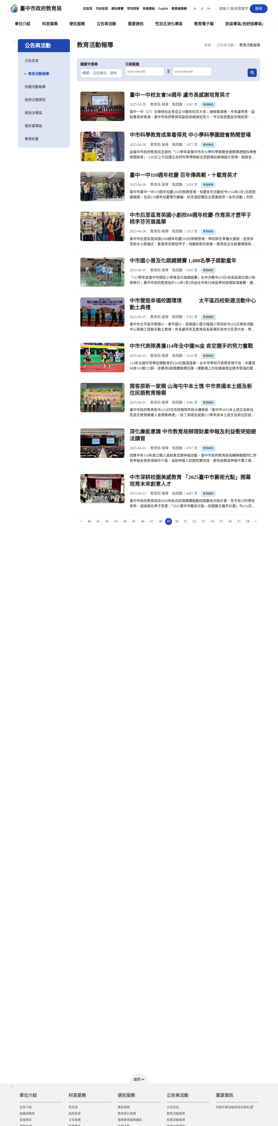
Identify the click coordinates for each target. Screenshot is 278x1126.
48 (160, 521)
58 (248, 521)
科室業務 (50, 24)
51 (185, 521)
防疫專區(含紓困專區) (244, 24)
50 (176, 521)
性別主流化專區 (169, 24)
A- (195, 8)
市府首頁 (102, 8)
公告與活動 (106, 24)
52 (194, 521)
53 (203, 521)
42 (107, 521)
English (163, 8)
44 (125, 521)
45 (134, 521)
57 (239, 521)
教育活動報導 (38, 74)
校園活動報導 (35, 87)
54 (212, 521)
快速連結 (149, 8)
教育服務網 (179, 8)
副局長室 (75, 1113)
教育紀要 (32, 139)
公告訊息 (32, 61)
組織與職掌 (27, 1113)
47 (151, 521)
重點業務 (124, 1107)
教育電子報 (204, 24)
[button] (139, 1078)
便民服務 (77, 24)
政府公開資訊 (35, 100)
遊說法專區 (33, 113)
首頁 (207, 45)
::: (14, 41)
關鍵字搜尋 (89, 64)
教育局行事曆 (127, 1113)
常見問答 (133, 8)
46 (142, 521)
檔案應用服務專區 (130, 1119)
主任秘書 (75, 1119)
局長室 (73, 1107)
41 (98, 521)
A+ (209, 8)
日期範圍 (132, 64)
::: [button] (12, 1086)
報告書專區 (33, 126)
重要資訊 (136, 24)
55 (221, 521)
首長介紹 (26, 1107)
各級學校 (26, 1119)
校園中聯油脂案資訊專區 (232, 1107)
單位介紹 (22, 24)
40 (89, 521)
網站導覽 (117, 8)
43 (116, 521)
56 (230, 521)
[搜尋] (252, 73)
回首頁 (87, 8)
